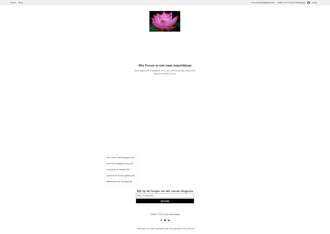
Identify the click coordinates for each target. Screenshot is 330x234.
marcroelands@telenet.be (262, 2)
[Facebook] (161, 220)
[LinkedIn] (169, 220)
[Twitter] (165, 220)
